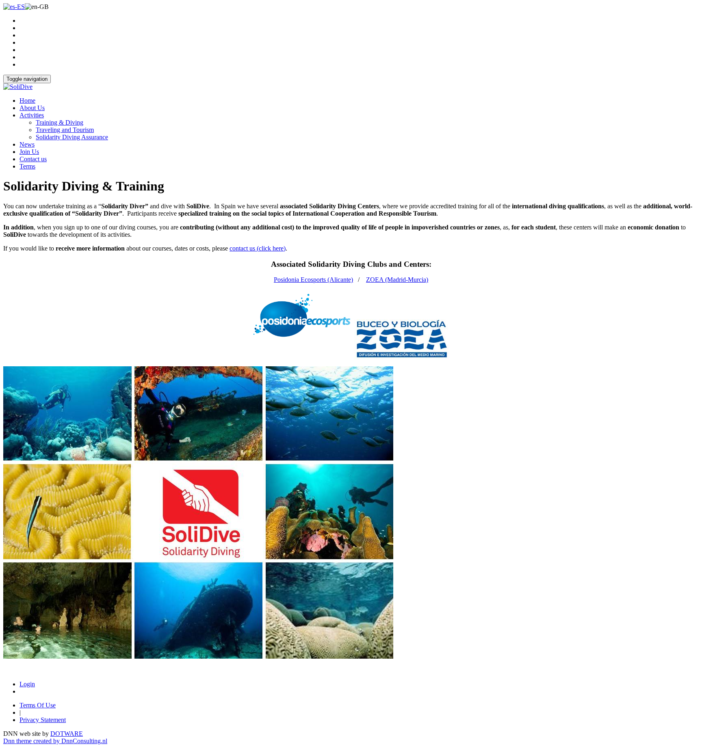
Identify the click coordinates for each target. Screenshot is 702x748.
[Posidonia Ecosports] (302, 338)
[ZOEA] (401, 338)
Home (27, 100)
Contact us (33, 159)
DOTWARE (66, 733)
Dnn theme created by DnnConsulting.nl (55, 740)
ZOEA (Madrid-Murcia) (397, 279)
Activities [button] (32, 115)
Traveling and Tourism (65, 129)
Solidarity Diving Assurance (72, 137)
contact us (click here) (258, 248)
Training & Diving (59, 122)
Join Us (29, 151)
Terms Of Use (38, 705)
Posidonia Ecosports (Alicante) (313, 279)
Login (27, 684)
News (27, 144)
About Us (32, 107)
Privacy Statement (43, 719)
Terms (27, 166)
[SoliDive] (17, 86)
